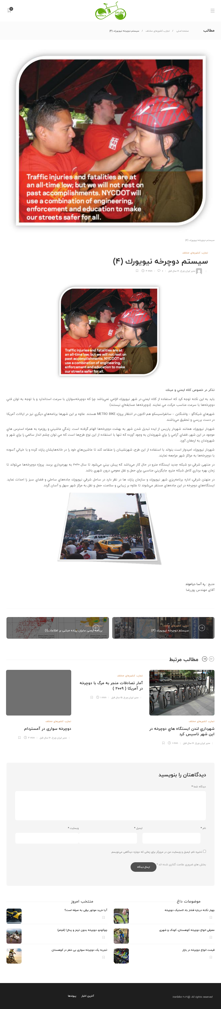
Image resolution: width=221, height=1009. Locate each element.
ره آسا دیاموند (195, 584)
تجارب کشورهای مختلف (157, 31)
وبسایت (73, 828)
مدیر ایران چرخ (187, 271)
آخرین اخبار (87, 996)
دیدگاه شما (199, 786)
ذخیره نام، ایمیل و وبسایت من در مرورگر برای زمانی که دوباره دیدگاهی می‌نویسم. (156, 852)
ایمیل (138, 828)
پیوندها (72, 996)
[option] (182, 706)
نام (203, 828)
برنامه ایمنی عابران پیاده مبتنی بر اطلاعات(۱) (74, 631)
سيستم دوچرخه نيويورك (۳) (170, 631)
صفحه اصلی (182, 31)
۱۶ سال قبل (173, 271)
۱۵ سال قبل (116, 697)
